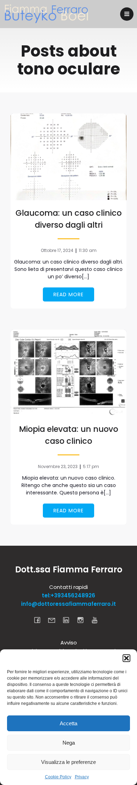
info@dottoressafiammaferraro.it (68, 604)
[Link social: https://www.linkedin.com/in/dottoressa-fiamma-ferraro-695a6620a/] (68, 619)
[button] (126, 658)
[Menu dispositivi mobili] (126, 14)
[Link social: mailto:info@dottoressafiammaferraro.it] (54, 619)
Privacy (82, 776)
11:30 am (88, 250)
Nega (69, 743)
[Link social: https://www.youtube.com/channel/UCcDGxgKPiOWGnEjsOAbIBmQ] (97, 619)
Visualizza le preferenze (68, 762)
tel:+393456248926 (68, 595)
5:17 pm (91, 466)
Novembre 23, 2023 (58, 466)
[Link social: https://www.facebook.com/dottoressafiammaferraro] (40, 619)
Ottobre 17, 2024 (57, 250)
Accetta (68, 723)
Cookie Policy (58, 776)
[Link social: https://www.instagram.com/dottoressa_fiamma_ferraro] (83, 619)
